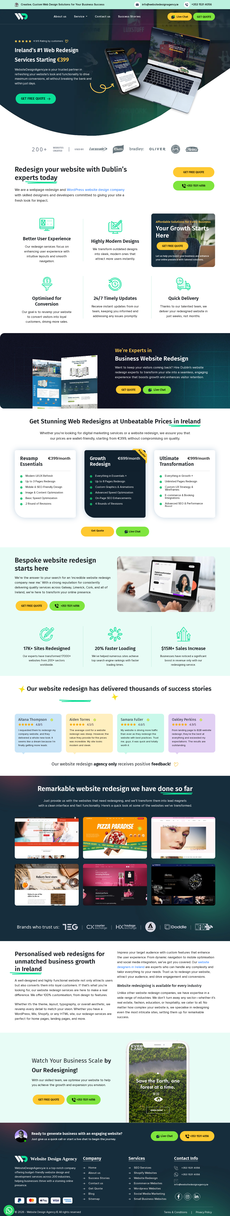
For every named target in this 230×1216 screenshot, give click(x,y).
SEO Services (142, 1167)
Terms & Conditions (175, 1212)
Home (92, 1167)
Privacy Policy (204, 1212)
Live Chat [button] (182, 16)
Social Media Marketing (149, 1194)
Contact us (103, 16)
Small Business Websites (150, 1199)
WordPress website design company (96, 190)
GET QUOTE (204, 16)
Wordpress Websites (147, 1188)
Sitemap (94, 1199)
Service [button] (79, 16)
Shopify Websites (145, 1173)
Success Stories (129, 16)
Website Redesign (146, 1178)
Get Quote (97, 530)
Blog (91, 1194)
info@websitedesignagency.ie (160, 4)
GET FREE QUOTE (33, 99)
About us (60, 16)
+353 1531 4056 (202, 4)
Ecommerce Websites (148, 1183)
